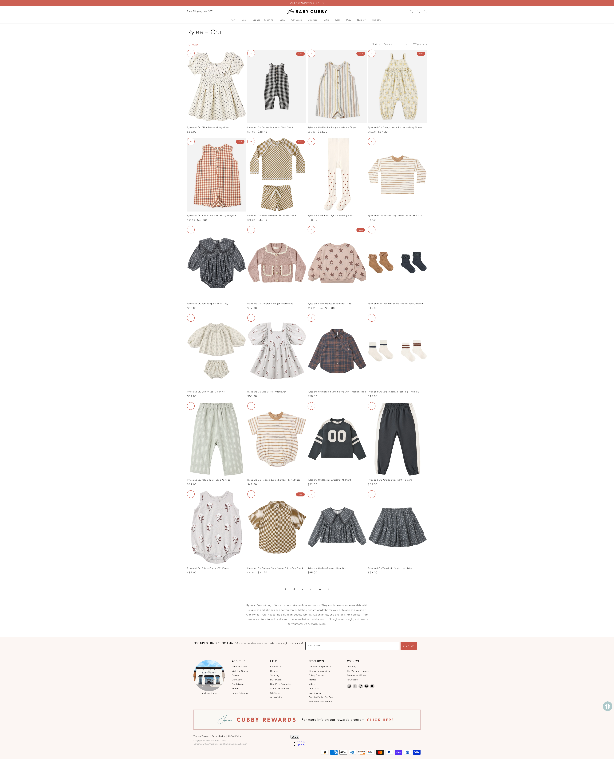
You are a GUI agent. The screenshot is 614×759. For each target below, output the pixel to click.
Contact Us (275, 666)
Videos (312, 684)
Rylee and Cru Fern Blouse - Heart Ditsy (328, 568)
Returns (274, 671)
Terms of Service (201, 736)
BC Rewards (276, 679)
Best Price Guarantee (280, 684)
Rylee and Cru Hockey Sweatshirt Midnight (329, 480)
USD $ (295, 737)
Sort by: (376, 44)
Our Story (237, 679)
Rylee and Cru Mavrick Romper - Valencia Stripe (332, 127)
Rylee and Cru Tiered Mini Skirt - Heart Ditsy (390, 568)
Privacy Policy (218, 736)
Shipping (274, 675)
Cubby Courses (316, 675)
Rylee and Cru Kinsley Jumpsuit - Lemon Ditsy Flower (395, 127)
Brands (235, 688)
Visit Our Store (209, 693)
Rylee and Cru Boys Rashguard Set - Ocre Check (271, 215)
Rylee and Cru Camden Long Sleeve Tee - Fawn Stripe (395, 215)
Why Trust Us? (239, 666)
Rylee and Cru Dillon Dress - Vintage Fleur (208, 127)
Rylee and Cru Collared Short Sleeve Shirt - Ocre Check (275, 568)
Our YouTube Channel (358, 671)
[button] (411, 11)
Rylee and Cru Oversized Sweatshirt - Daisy (329, 303)
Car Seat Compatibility (320, 666)
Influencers (352, 679)
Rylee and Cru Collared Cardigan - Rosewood (270, 303)
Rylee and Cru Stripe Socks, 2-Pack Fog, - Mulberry (393, 392)
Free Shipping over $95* (200, 11)
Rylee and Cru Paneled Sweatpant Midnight (390, 480)
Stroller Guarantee (279, 688)
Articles (312, 679)
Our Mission (238, 684)
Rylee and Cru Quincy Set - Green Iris (205, 392)
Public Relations (240, 693)
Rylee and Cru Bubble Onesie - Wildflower (208, 568)
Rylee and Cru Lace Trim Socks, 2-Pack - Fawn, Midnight (396, 303)
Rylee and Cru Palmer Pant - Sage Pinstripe (208, 480)
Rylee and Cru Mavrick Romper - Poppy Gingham (211, 215)
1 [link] (285, 589)
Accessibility (276, 697)
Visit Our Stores (240, 671)
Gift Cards (275, 693)
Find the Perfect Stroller (320, 701)
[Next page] (328, 588)
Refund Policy (234, 736)
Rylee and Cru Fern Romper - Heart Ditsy (207, 303)
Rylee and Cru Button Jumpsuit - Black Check (270, 127)
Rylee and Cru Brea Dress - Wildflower (266, 392)
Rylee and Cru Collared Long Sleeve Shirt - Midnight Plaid (337, 392)
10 (320, 588)
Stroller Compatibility (319, 671)
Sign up (408, 645)
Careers (235, 675)
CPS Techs (314, 688)
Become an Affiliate (356, 675)
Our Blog (351, 666)
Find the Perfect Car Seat (321, 697)
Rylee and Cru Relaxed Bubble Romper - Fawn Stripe (273, 480)
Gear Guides (315, 693)
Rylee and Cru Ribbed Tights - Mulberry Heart (331, 215)
